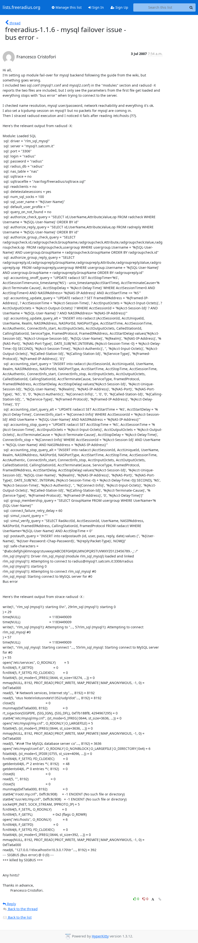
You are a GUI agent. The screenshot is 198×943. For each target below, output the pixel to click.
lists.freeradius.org (21, 7)
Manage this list (68, 7)
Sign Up (121, 7)
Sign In (97, 7)
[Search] (191, 7)
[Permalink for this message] (160, 899)
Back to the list (19, 917)
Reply (11, 904)
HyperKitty (100, 936)
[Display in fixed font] (152, 899)
